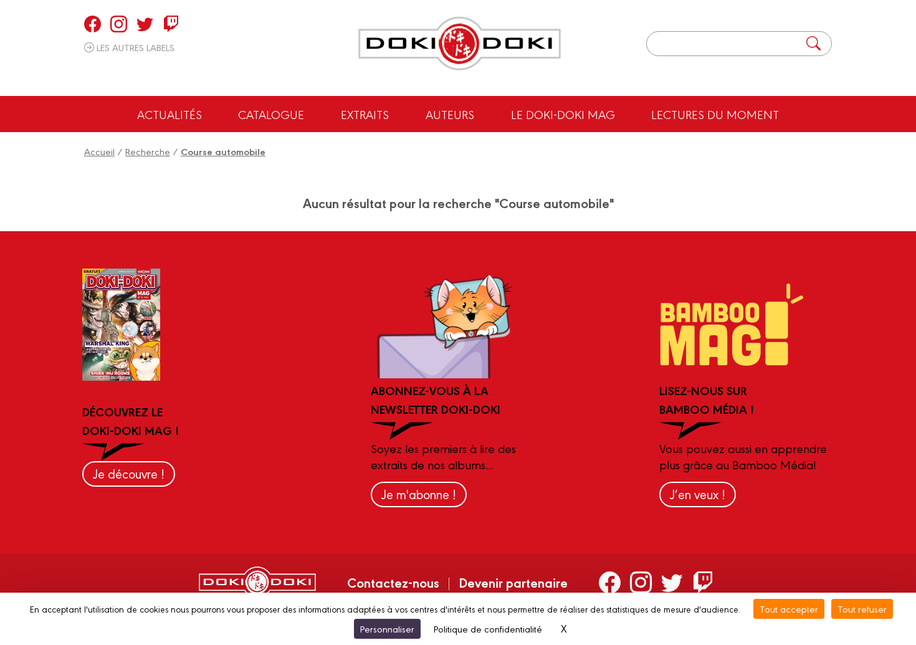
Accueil (99, 151)
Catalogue (271, 114)
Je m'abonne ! (418, 493)
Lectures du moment (715, 114)
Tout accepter (789, 608)
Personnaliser (387, 628)
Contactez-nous (393, 582)
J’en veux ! (697, 493)
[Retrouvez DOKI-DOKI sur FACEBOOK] (92, 23)
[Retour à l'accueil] (459, 44)
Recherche (147, 151)
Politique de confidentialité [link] (488, 628)
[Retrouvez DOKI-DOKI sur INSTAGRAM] (118, 23)
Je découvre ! (129, 473)
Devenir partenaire (513, 582)
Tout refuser (862, 608)
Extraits (365, 114)
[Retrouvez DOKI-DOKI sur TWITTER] (144, 23)
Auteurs (450, 114)
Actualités (169, 114)
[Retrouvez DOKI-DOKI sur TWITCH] (171, 23)
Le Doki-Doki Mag (563, 114)
